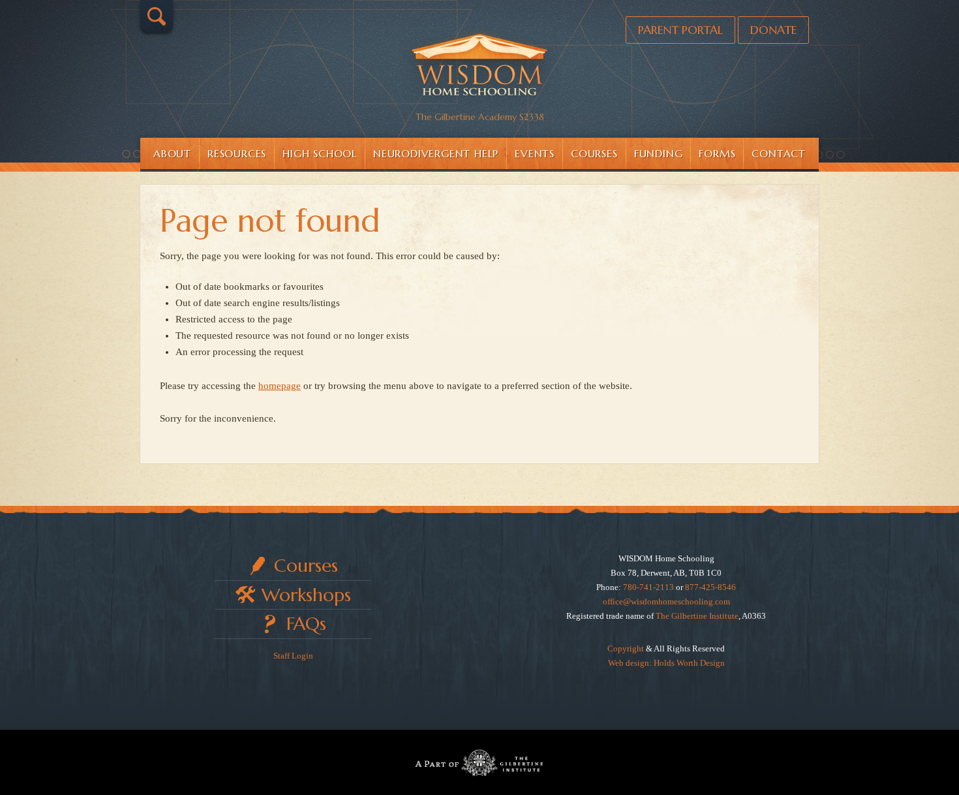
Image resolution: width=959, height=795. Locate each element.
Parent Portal (680, 29)
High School (319, 153)
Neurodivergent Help (435, 153)
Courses (594, 153)
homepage (279, 386)
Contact (779, 153)
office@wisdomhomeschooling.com (666, 601)
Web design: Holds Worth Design (666, 663)
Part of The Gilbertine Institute (479, 762)
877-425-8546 (710, 587)
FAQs (306, 623)
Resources (236, 153)
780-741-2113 (648, 587)
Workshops (306, 595)
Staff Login (293, 656)
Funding (658, 153)
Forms (717, 153)
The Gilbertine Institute (697, 616)
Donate (773, 29)
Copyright (625, 648)
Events (535, 153)
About (172, 153)
